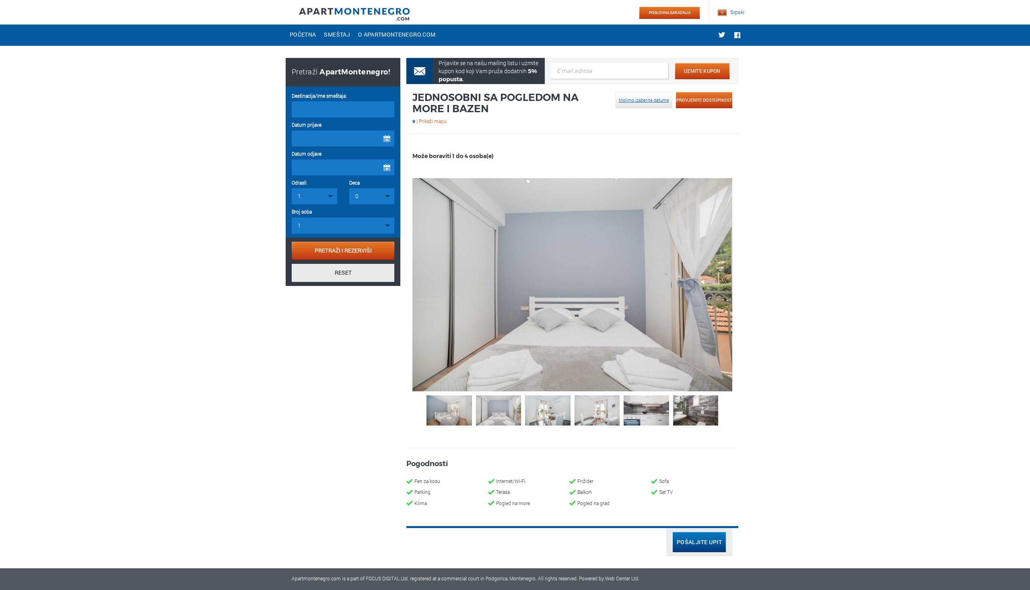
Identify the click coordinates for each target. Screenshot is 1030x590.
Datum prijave (306, 124)
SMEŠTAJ (337, 34)
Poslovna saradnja (669, 12)
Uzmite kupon (702, 71)
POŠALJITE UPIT (699, 542)
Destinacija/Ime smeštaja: (319, 96)
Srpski (736, 12)
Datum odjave (306, 153)
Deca (354, 182)
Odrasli (299, 182)
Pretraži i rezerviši (343, 250)
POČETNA (303, 34)
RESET (343, 272)
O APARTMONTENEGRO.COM (396, 34)
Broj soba (302, 211)
